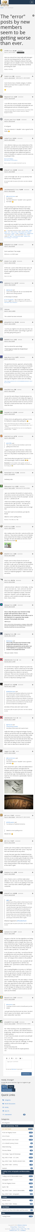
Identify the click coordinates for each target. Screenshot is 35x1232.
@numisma (9, 1004)
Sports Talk (17, 1187)
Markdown (14, 1069)
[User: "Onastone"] (1, 872)
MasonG (6, 997)
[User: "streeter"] (1, 260)
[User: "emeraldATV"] (1, 1021)
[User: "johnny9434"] (1, 321)
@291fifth (9, 443)
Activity (6, 1107)
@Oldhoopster (10, 822)
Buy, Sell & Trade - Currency (17, 1164)
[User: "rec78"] (1, 526)
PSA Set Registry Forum (17, 1183)
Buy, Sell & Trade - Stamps (17, 1204)
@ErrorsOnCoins (10, 196)
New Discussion (6, 1090)
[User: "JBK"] (1, 815)
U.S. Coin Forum (20, 52)
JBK (5, 815)
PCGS (22, 1229)
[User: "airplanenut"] (1, 282)
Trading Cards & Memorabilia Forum (17, 1176)
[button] (33, 15)
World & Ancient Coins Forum (17, 1140)
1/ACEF (12, 234)
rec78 (5, 526)
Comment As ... (26, 1074)
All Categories (6, 1123)
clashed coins (27, 236)
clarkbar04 (7, 244)
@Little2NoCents (10, 691)
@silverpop (9, 641)
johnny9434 (7, 322)
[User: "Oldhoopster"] (1, 486)
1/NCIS (25, 234)
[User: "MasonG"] (1, 997)
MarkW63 (7, 339)
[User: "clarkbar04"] (1, 244)
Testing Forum (17, 1216)
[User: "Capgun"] (1, 751)
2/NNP (30, 230)
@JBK (7, 900)
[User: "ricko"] (1, 579)
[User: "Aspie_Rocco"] (1, 357)
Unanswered (14, 1114)
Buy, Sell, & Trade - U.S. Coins (17, 1157)
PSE (28, 1229)
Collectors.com (13, 1230)
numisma (6, 932)
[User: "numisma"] (1, 931)
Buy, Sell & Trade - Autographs (17, 1194)
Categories (7, 1100)
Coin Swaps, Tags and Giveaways (17, 1154)
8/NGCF (29, 232)
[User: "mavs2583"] (1, 389)
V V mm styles (14, 237)
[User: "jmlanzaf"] (1, 169)
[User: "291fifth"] (1, 50)
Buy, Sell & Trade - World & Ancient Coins (17, 1161)
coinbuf (6, 138)
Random (17, 1168)
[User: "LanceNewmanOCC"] (1, 189)
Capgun (6, 751)
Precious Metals (17, 1150)
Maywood (7, 97)
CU (18, 1230)
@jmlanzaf (9, 290)
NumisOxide (7, 472)
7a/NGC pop (24, 232)
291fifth (6, 51)
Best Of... (7, 1111)
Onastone (7, 872)
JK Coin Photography (9, 299)
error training (7, 237)
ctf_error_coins (8, 119)
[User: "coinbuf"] (1, 138)
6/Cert (15, 232)
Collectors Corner (15, 1229)
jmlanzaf (6, 170)
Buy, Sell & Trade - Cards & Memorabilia (17, 1190)
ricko (5, 580)
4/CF (9, 232)
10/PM (13, 233)
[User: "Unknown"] (1, 309)
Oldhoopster (7, 486)
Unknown (7, 309)
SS (8, 236)
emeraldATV (7, 1022)
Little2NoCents (8, 660)
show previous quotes (12, 726)
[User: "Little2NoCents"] (1, 659)
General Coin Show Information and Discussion (17, 1210)
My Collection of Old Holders (10, 160)
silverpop (6, 605)
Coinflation (23, 1230)
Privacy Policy (13, 1227)
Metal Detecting (17, 1147)
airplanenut (7, 283)
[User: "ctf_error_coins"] (1, 119)
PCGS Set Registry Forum (17, 1132)
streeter (6, 261)
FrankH (6, 76)
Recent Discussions (9, 1103)
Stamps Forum (17, 1200)
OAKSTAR (7, 436)
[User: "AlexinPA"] (1, 553)
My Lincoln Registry (8, 158)
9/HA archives (7, 233)
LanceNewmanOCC (9, 189)
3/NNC (5, 232)
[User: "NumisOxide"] (1, 472)
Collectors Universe (22, 1225)
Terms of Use (21, 1227)
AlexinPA (6, 554)
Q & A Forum (17, 1136)
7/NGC (19, 232)
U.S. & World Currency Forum (17, 1143)
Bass (11, 236)
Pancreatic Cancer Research (10, 302)
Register (11, 1087)
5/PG (12, 232)
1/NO (27, 230)
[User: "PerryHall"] (1, 412)
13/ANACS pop (30, 233)
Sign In (4, 1087)
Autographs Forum (17, 1180)
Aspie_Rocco (7, 357)
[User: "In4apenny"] (1, 633)
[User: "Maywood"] (1, 96)
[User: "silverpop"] (1, 604)
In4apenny (7, 634)
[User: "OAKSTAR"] (1, 436)
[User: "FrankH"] (1, 76)
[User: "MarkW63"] (1, 339)
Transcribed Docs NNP (18, 236)
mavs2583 (7, 389)
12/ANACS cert (22, 233)
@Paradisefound (21, 921)
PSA (25, 1229)
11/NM (16, 233)
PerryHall (6, 412)
